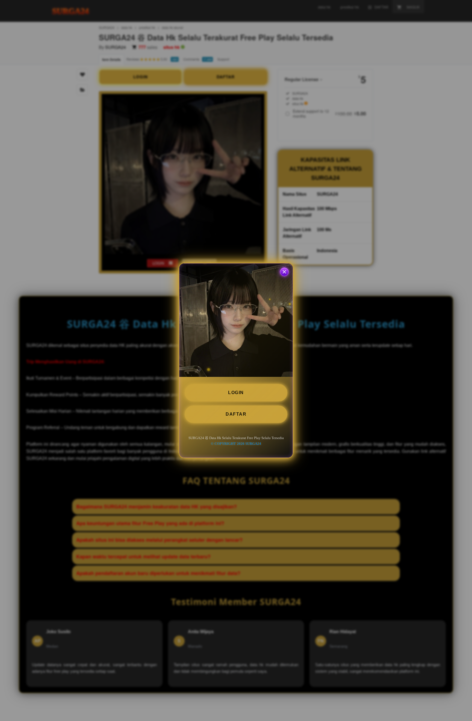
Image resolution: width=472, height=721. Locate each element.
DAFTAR (236, 414)
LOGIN (236, 392)
